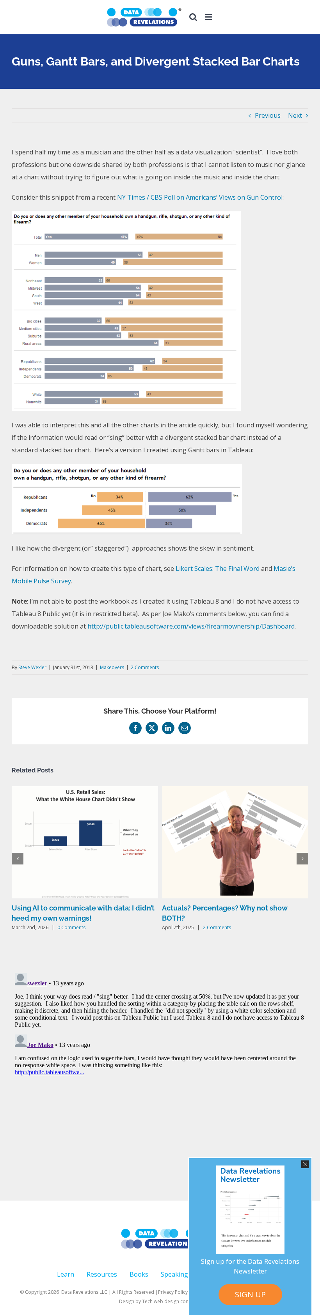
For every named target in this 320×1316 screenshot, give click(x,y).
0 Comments (71, 927)
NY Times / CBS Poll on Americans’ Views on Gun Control (200, 197)
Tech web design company (171, 1301)
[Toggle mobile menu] (209, 17)
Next (295, 115)
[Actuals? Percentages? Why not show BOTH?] (235, 790)
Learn (65, 1274)
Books (139, 1274)
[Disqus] (160, 1067)
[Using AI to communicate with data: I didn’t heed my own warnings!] (85, 790)
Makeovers (112, 667)
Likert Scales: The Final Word (218, 568)
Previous (268, 115)
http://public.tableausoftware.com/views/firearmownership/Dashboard (191, 626)
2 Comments (145, 667)
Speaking (174, 1274)
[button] (17, 858)
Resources (102, 1274)
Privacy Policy (173, 1292)
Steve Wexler (32, 667)
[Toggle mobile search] (193, 17)
